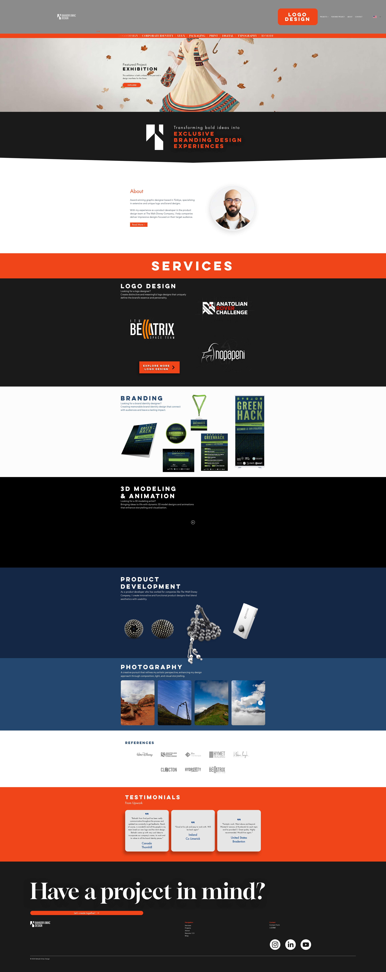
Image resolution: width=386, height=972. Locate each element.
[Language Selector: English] (375, 17)
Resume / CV (190, 933)
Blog (186, 936)
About (187, 931)
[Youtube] (306, 944)
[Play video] (193, 522)
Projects (188, 928)
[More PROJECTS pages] (328, 16)
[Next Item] (260, 702)
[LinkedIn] (290, 944)
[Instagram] (275, 944)
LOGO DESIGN (298, 16)
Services (188, 925)
